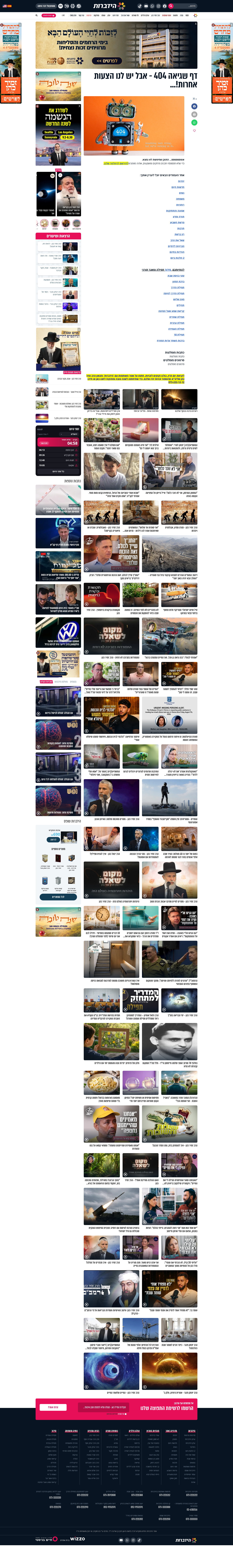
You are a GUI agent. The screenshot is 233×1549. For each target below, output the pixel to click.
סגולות (115, 1455)
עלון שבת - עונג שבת (135, 1491)
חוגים (138, 1474)
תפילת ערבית (177, 323)
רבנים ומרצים (93, 1430)
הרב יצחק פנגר (93, 1447)
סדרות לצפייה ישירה (132, 1451)
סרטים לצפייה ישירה (132, 1447)
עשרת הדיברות (112, 1447)
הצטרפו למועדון (47, 15)
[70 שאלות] (66, 6)
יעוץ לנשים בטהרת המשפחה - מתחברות (185, 1504)
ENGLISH (73, 15)
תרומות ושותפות (189, 1466)
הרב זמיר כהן (155, 15)
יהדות (181, 181)
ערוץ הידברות (190, 1439)
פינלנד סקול (113, 1451)
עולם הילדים (145, 15)
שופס (103, 15)
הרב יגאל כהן (94, 1451)
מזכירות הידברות (191, 1491)
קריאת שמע (51, 1458)
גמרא (116, 1443)
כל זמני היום (58, 471)
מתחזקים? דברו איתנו (46, 6)
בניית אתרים (64, 1540)
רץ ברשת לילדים (133, 1439)
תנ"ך (116, 1439)
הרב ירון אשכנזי (93, 1458)
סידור (168, 269)
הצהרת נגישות (189, 1478)
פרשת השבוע (177, 222)
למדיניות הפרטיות (112, 1414)
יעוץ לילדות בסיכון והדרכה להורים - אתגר (48, 1492)
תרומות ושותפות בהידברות (160, 1491)
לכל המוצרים (58, 897)
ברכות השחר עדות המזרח (170, 340)
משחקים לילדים (134, 1455)
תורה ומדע (178, 216)
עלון (108, 15)
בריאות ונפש (113, 1462)
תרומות (88, 15)
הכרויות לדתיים (176, 246)
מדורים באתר (171, 1430)
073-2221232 (82, 1495)
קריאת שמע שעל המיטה (171, 311)
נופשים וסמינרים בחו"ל (134, 1515)
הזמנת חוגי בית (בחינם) (79, 1503)
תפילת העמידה (176, 328)
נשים (181, 192)
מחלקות (96, 15)
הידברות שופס (190, 1470)
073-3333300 (164, 1507)
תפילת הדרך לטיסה (174, 293)
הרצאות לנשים (72, 1466)
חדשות (175, 15)
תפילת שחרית (176, 317)
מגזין (181, 15)
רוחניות (180, 204)
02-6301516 (192, 1510)
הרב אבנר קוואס (93, 1474)
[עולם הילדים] (78, 6)
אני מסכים (115, 1414)
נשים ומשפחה (71, 1430)
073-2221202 (137, 1519)
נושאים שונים (112, 1430)
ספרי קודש (114, 1474)
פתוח (157, 1451)
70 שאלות (135, 15)
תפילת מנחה (51, 1439)
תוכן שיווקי (173, 1478)
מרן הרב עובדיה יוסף (91, 1439)
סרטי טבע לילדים (133, 1466)
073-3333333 (191, 1519)
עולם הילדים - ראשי (132, 1435)
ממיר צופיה (193, 1515)
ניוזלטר (192, 1447)
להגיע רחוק (154, 1462)
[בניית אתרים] (77, 1540)
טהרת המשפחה (71, 1443)
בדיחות (137, 1443)
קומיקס (137, 1458)
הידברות (191, 1430)
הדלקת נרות (73, 1447)
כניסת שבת (173, 275)
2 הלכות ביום (190, 1451)
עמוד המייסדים (189, 1474)
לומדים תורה (113, 1435)
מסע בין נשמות (153, 1458)
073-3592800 (109, 1495)
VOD (187, 15)
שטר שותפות (166, 15)
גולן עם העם (154, 1455)
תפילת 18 (179, 334)
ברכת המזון (52, 1451)
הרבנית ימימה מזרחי (70, 1451)
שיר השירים (51, 1470)
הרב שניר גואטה (93, 1455)
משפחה (174, 1455)
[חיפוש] (171, 6)
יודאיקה (115, 1478)
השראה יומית (154, 1470)
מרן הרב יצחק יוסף (92, 1443)
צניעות (75, 1455)
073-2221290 (82, 1507)
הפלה (75, 1458)
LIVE (63, 15)
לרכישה (53, 839)
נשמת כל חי (51, 1474)
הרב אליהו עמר (93, 1478)
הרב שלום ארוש (93, 1470)
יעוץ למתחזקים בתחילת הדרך (77, 1491)
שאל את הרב (125, 15)
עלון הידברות (190, 1443)
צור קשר (81, 15)
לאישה (75, 1435)
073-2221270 (55, 1507)
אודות (193, 1482)
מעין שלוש (178, 299)
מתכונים (75, 1439)
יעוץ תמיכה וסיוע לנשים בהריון (131, 1503)
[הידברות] (109, 6)
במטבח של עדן (153, 1443)
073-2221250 (164, 1519)
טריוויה (137, 1462)
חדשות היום (172, 1443)
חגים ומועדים (172, 1474)
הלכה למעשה (154, 1447)
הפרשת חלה (73, 1470)
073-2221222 (191, 1495)
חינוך (116, 1458)
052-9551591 (137, 1507)
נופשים (192, 1462)
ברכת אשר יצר (50, 1478)
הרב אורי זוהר (94, 1466)
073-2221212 (164, 1495)
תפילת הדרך (51, 1466)
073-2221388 (137, 1495)
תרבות (180, 228)
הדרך (174, 287)
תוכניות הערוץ (153, 1430)
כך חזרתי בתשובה (152, 1466)
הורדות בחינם (177, 252)
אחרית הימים (113, 1466)
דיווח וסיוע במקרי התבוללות (105, 1503)
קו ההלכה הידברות (163, 1503)
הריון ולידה (74, 1462)
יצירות (137, 1470)
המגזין (175, 1439)
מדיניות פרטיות (189, 1435)
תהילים (53, 1462)
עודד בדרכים (154, 1435)
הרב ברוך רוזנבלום (92, 1462)
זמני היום (116, 15)
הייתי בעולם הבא (152, 1474)
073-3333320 (55, 1498)
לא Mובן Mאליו (153, 1439)
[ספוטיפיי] (60, 6)
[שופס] (72, 6)
